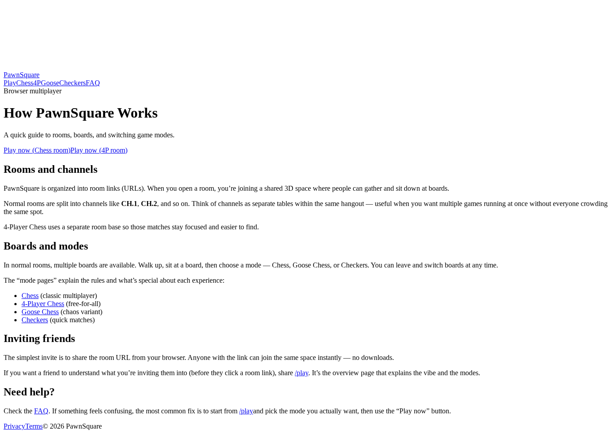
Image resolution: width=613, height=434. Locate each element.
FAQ (93, 83)
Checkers (72, 83)
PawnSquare (21, 75)
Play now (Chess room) (37, 150)
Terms (34, 426)
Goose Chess (40, 312)
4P (37, 83)
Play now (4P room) (98, 150)
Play (10, 83)
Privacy (14, 426)
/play (301, 373)
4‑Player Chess (43, 303)
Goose (50, 83)
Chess (24, 83)
